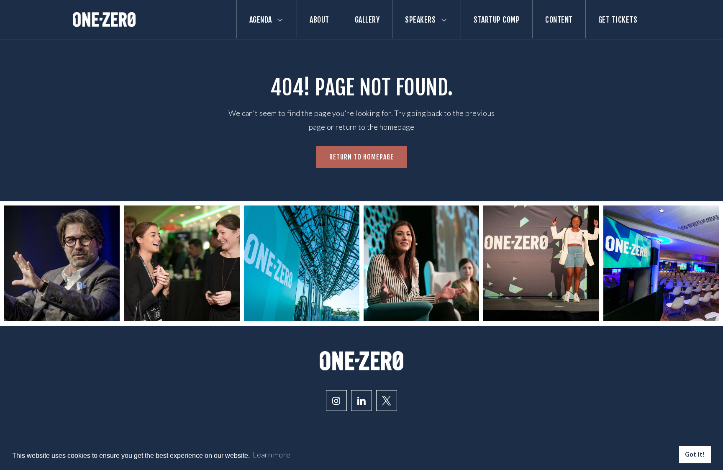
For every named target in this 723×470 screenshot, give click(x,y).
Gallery (367, 19)
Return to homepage (361, 157)
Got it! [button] (695, 454)
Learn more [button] (271, 454)
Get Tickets (618, 19)
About (319, 19)
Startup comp (497, 19)
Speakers (420, 19)
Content (559, 19)
